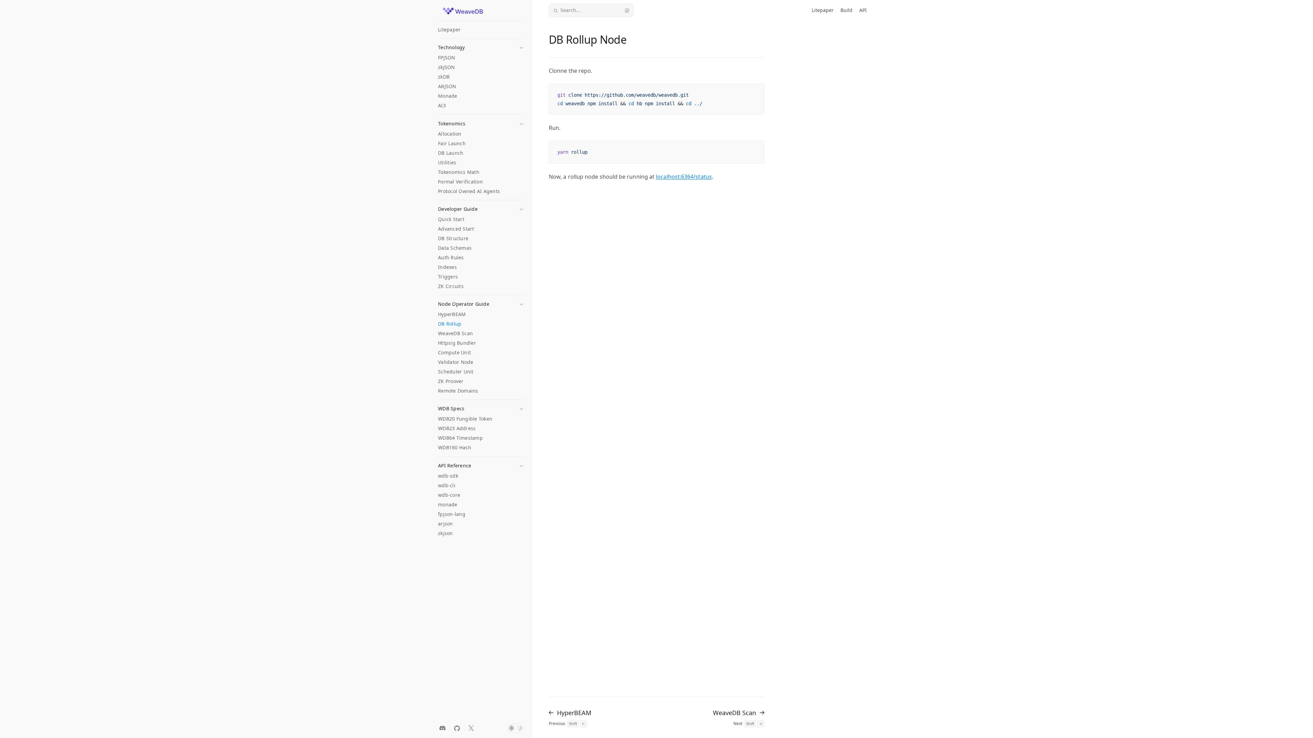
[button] (481, 45)
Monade (447, 96)
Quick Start (451, 219)
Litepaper (449, 29)
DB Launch (450, 153)
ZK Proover (451, 381)
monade (447, 504)
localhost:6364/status (684, 176)
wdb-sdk (448, 476)
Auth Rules (451, 257)
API (863, 10)
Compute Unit (454, 352)
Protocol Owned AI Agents (469, 191)
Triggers (448, 276)
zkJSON (446, 67)
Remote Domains (458, 390)
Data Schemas (455, 248)
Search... (570, 10)
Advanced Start (456, 229)
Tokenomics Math (458, 172)
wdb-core (449, 495)
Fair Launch (452, 143)
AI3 (442, 105)
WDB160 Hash (454, 447)
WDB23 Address (457, 428)
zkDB (444, 76)
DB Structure (453, 238)
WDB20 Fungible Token (465, 418)
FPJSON (446, 57)
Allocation (450, 134)
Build (846, 10)
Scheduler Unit (456, 371)
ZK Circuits (451, 286)
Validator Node (456, 362)
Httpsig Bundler (457, 343)
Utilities (447, 162)
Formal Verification (460, 181)
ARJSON (447, 86)
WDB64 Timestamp (460, 438)
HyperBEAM (452, 314)
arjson (445, 523)
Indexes (447, 267)
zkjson (445, 533)
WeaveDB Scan (455, 333)
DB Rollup (449, 323)
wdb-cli (446, 485)
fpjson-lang (451, 514)
